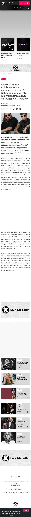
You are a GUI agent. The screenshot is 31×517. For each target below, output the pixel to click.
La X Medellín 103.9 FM (3, 3)
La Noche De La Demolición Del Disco (6, 55)
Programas (22, 35)
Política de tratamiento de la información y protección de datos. (15, 482)
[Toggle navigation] (28, 7)
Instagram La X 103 (18, 8)
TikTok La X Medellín (23, 8)
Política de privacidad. (15, 485)
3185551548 (5, 492)
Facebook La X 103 (15, 8)
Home (4, 73)
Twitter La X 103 (20, 8)
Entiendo (26, 510)
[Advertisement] (15, 23)
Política (11, 515)
